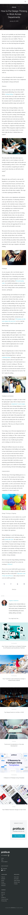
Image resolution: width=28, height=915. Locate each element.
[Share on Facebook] (11, 584)
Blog (2, 859)
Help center (16, 876)
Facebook (5, 868)
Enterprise (3, 885)
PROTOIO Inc (13, 907)
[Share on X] (4, 584)
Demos (2, 880)
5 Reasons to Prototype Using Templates (14, 777)
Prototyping (14, 643)
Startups (14, 589)
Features (3, 876)
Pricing (2, 882)
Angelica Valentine (13, 600)
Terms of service (4, 899)
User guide (16, 878)
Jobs (2, 895)
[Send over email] (24, 584)
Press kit (3, 894)
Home (2, 858)
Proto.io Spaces (4, 861)
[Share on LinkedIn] (17, 584)
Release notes (17, 882)
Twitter (4, 870)
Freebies (16, 883)
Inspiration (14, 709)
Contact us (3, 897)
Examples (3, 878)
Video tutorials (17, 880)
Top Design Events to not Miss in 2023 (14, 712)
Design (14, 806)
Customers (3, 883)
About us (3, 892)
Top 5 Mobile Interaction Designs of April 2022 (14, 809)
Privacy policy (4, 900)
